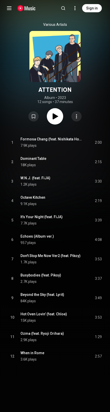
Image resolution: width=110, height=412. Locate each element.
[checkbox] (98, 142)
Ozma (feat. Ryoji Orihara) (42, 333)
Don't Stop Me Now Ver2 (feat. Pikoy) (50, 256)
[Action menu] (76, 116)
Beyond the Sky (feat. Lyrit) (42, 295)
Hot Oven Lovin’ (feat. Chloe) (43, 314)
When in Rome (32, 353)
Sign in (92, 8)
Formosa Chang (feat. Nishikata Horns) (51, 139)
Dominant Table (33, 159)
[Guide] (9, 8)
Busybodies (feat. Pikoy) (40, 275)
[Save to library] (33, 116)
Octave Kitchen (32, 197)
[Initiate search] (63, 8)
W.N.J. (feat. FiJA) (35, 178)
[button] (33, 116)
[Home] (26, 8)
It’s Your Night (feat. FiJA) (41, 217)
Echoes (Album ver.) (37, 236)
